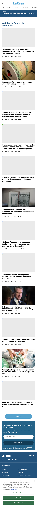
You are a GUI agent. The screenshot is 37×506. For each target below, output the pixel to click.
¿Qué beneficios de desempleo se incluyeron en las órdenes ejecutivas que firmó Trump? (18, 276)
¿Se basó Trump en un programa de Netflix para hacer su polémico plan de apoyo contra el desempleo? (17, 244)
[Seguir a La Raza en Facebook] (2, 459)
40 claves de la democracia (25, 475)
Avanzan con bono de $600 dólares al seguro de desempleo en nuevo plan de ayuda (17, 404)
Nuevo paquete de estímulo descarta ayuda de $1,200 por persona (17, 83)
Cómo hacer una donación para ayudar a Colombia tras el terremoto (18, 14)
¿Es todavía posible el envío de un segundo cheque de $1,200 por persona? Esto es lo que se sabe (18, 51)
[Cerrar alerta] (35, 12)
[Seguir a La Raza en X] (5, 459)
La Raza (4, 19)
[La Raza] (18, 3)
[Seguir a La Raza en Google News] (12, 459)
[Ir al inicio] (8, 456)
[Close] (34, 481)
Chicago (17, 7)
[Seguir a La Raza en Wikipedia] (16, 459)
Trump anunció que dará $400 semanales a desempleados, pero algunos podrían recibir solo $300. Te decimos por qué (18, 147)
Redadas (25, 7)
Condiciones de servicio (22, 448)
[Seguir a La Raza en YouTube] (9, 459)
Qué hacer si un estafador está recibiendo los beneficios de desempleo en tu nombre (18, 212)
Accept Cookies (18, 502)
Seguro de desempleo (12, 19)
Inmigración (5, 472)
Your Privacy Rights (18, 492)
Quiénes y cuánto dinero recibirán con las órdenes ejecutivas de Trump (18, 340)
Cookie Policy (14, 489)
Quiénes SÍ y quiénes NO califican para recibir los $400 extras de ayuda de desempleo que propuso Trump (17, 114)
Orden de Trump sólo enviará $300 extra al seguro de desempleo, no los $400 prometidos (18, 179)
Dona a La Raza (7, 7)
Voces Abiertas (6, 475)
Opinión (20, 472)
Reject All (18, 497)
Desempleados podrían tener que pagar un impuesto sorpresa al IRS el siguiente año (18, 372)
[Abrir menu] (2, 3)
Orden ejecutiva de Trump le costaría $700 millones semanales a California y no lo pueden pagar (17, 309)
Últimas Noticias (22, 469)
